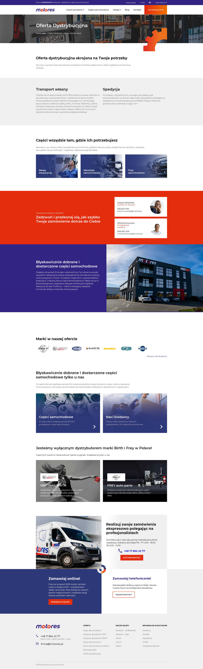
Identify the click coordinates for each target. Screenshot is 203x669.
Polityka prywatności (151, 646)
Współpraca (147, 638)
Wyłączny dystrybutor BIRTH (95, 638)
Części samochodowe (92, 630)
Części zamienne (74, 10)
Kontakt (137, 10)
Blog (127, 10)
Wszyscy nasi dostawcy (157, 356)
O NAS (142, 3)
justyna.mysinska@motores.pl (129, 211)
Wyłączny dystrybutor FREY (94, 634)
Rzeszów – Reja (122, 634)
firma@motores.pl (52, 644)
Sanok (118, 638)
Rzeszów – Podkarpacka (126, 630)
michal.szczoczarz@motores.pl (130, 234)
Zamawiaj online (156, 10)
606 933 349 (123, 231)
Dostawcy (147, 630)
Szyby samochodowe (98, 10)
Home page (41, 33)
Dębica (118, 646)
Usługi (116, 10)
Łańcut (118, 642)
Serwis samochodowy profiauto (96, 646)
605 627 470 (123, 209)
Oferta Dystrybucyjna (92, 654)
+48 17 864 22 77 (161, 3)
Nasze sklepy (131, 3)
